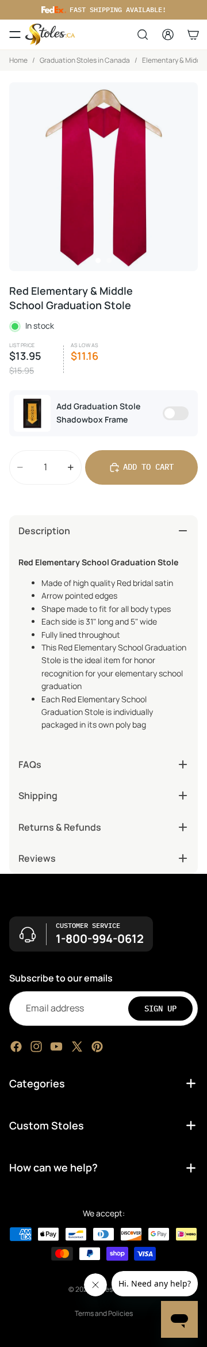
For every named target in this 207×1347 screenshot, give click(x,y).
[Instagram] (36, 1046)
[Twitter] (77, 1046)
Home (18, 60)
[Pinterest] (97, 1046)
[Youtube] (56, 1046)
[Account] (168, 34)
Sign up (160, 1008)
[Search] (142, 34)
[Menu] (15, 35)
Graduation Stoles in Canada (85, 60)
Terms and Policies (104, 1313)
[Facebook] (16, 1046)
